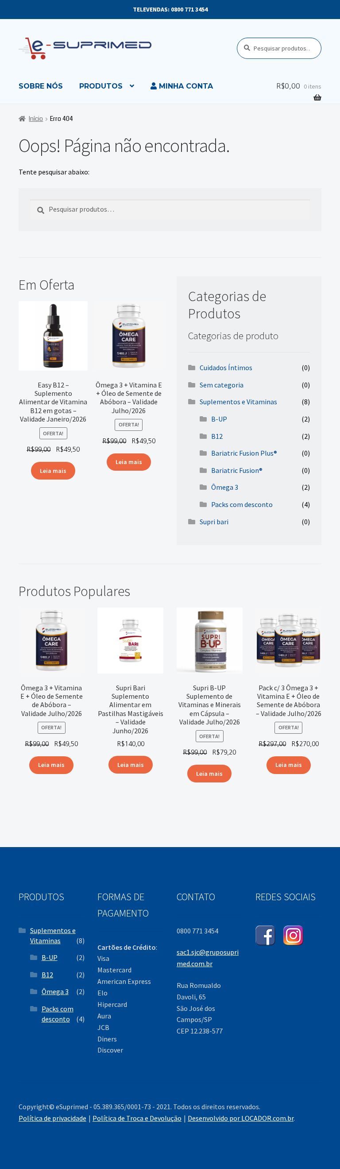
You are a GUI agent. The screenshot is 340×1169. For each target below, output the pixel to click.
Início (36, 118)
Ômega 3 (224, 487)
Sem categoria (221, 384)
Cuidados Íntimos (226, 367)
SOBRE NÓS (41, 86)
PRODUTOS (101, 86)
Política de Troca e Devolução (137, 1118)
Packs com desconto (242, 504)
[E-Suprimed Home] (79, 48)
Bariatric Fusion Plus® (244, 453)
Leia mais (53, 471)
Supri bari (214, 521)
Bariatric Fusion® (237, 470)
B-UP (219, 418)
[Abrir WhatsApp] (318, 1146)
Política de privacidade (52, 1118)
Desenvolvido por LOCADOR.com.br (241, 1118)
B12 (217, 436)
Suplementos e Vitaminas (238, 401)
